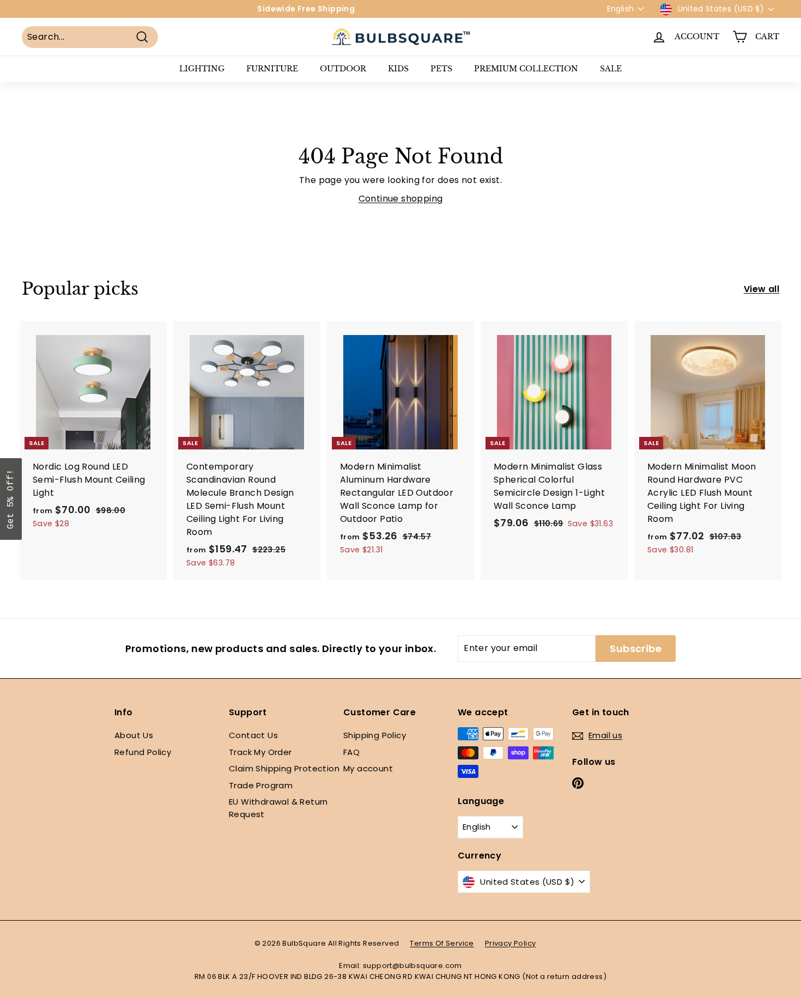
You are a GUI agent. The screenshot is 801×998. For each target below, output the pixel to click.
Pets (441, 69)
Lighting (201, 69)
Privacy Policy (510, 943)
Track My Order (260, 752)
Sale (611, 69)
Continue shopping (401, 198)
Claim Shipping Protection (284, 768)
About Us (133, 735)
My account (368, 768)
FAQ (351, 752)
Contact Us (253, 735)
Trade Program (261, 785)
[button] (11, 499)
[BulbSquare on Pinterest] (578, 783)
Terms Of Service (442, 943)
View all (761, 289)
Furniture (272, 69)
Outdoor (343, 69)
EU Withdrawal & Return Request (278, 808)
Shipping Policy (374, 735)
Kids (398, 69)
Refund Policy (142, 752)
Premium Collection (526, 69)
